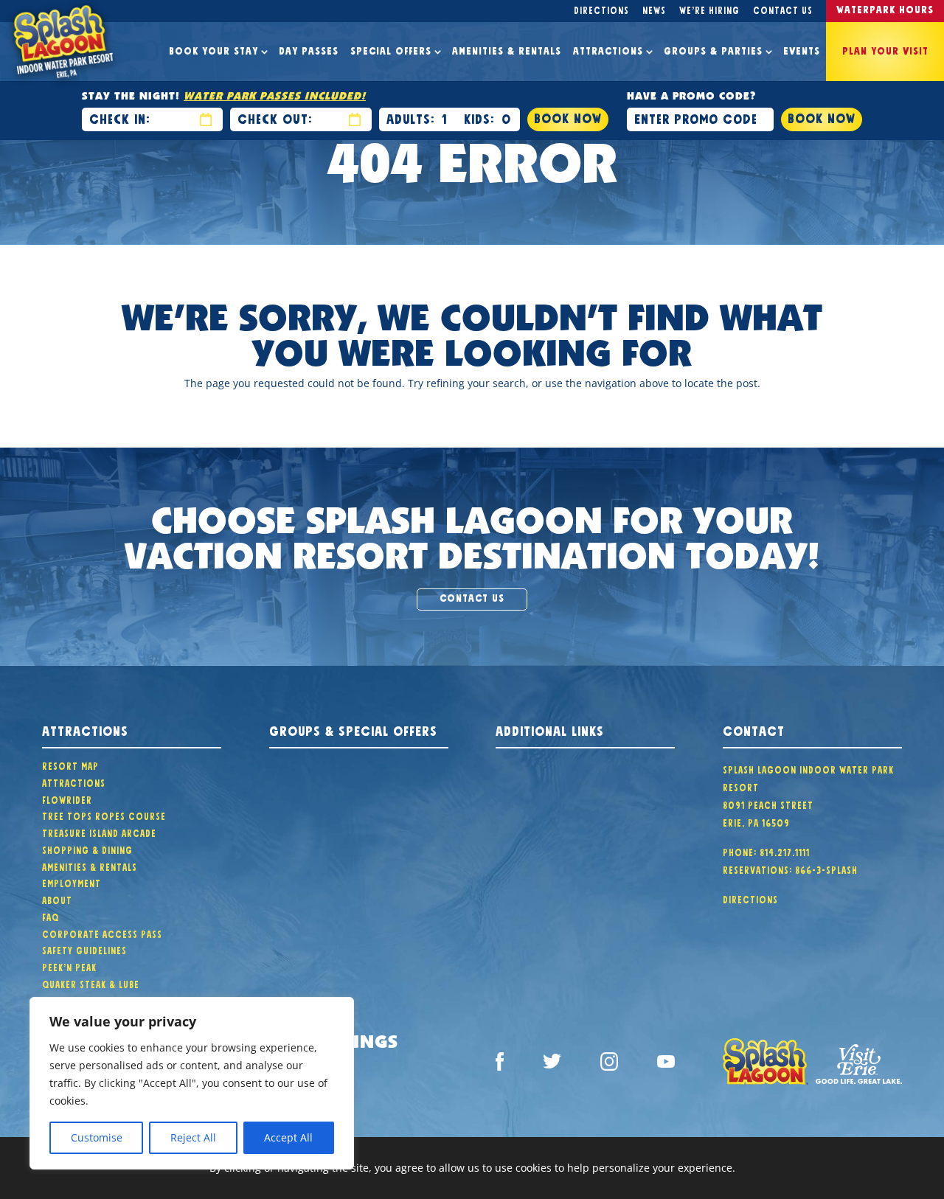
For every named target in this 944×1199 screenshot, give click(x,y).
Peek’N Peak (69, 966)
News (654, 9)
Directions (601, 9)
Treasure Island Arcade (99, 832)
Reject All (193, 1137)
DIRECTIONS (750, 898)
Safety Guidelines (84, 949)
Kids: (479, 117)
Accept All (288, 1137)
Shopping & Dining (87, 849)
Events (801, 49)
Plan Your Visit (885, 49)
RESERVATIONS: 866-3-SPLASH (790, 868)
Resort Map (70, 765)
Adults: (410, 117)
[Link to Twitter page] (551, 1064)
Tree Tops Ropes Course (104, 815)
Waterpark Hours (885, 8)
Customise (96, 1137)
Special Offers (390, 49)
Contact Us (783, 9)
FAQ (50, 916)
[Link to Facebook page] (500, 1063)
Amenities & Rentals (506, 49)
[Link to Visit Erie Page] (859, 1063)
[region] (192, 1083)
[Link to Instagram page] (609, 1063)
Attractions (608, 49)
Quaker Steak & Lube (90, 983)
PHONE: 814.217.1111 (766, 851)
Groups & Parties (713, 49)
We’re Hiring (709, 9)
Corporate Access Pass (102, 933)
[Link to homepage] (766, 1064)
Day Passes (309, 49)
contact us (472, 596)
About (57, 899)
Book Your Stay (213, 49)
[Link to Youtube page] (666, 1064)
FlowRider (67, 798)
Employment (71, 882)
